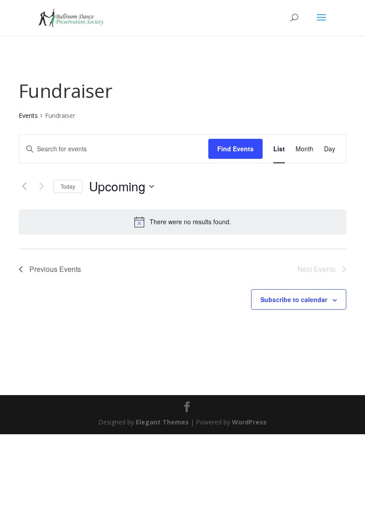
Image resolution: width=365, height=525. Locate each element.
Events (28, 115)
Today (68, 186)
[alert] (182, 222)
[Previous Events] (24, 186)
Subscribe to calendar (293, 299)
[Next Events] (41, 186)
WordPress (249, 422)
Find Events (235, 148)
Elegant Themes (162, 422)
